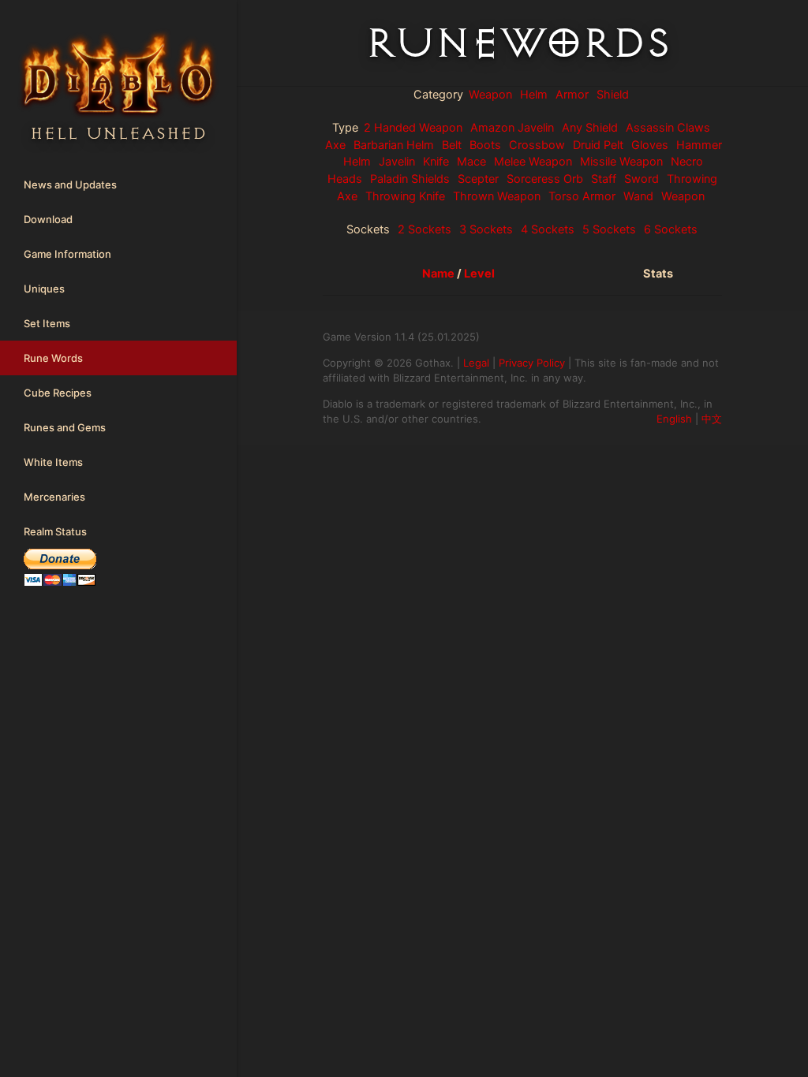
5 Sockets (609, 229)
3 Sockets (486, 229)
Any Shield (590, 128)
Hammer (699, 145)
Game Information (67, 254)
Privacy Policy (532, 362)
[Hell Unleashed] (118, 42)
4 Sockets (547, 229)
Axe (335, 145)
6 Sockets (671, 229)
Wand (638, 196)
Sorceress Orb (545, 179)
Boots (485, 145)
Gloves (649, 145)
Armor (572, 95)
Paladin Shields (410, 179)
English (674, 418)
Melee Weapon (533, 162)
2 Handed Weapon (413, 128)
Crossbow (537, 145)
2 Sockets (424, 229)
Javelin (397, 162)
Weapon (490, 95)
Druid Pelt (598, 145)
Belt (452, 145)
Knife (436, 162)
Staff (603, 179)
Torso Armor (581, 196)
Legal (476, 362)
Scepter (478, 179)
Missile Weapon (621, 162)
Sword (641, 179)
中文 (711, 418)
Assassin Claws (668, 128)
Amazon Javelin (512, 128)
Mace (471, 162)
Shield (613, 95)
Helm (534, 95)
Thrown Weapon (497, 196)
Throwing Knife (405, 196)
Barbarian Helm (394, 145)
